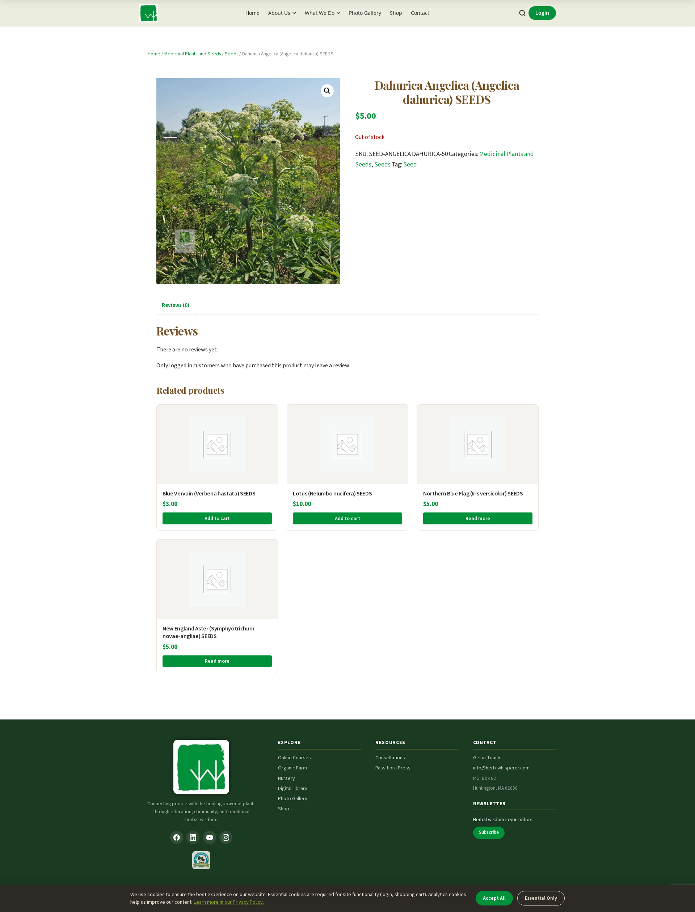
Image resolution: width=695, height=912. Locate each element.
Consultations (390, 757)
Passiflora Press (392, 768)
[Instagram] (225, 837)
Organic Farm (292, 768)
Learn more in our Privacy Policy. (229, 902)
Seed (410, 164)
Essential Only (541, 898)
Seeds (231, 53)
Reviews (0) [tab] (175, 305)
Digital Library (292, 788)
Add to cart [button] (217, 518)
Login (542, 12)
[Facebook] (176, 837)
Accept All (494, 898)
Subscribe (489, 832)
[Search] (522, 13)
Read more (478, 518)
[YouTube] (209, 837)
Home (252, 12)
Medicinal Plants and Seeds (192, 53)
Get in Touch (486, 757)
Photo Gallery (365, 12)
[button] (327, 90)
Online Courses (294, 757)
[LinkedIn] (192, 837)
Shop (396, 12)
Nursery (286, 778)
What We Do (319, 12)
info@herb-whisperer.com (501, 768)
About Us (279, 12)
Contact (420, 12)
